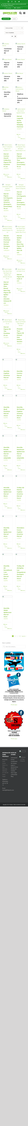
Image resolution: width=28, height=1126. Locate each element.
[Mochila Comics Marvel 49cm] (21, 364)
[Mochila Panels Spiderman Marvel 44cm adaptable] (7, 440)
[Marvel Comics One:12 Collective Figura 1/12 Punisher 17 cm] (7, 147)
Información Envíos (14, 758)
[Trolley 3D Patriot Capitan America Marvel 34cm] (21, 480)
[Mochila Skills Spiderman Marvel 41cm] (7, 520)
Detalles (23, 138)
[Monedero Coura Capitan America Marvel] (21, 520)
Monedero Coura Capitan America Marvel (20, 532)
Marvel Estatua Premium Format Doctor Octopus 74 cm (7, 242)
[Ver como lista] (15, 36)
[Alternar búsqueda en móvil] (21, 13)
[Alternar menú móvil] (24, 13)
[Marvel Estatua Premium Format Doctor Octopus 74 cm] (7, 229)
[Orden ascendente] (22, 28)
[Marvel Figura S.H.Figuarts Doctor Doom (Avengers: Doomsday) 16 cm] (21, 186)
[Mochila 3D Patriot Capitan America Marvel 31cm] (21, 400)
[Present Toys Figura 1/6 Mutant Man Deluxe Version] (21, 322)
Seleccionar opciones (6, 175)
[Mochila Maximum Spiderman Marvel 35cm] (7, 480)
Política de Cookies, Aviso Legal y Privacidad (14, 771)
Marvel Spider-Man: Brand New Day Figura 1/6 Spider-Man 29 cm (20, 244)
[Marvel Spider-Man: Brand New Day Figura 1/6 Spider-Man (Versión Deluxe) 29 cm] (7, 274)
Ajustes (14, 18)
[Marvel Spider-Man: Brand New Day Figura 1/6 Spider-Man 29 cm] (21, 229)
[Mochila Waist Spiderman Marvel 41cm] (7, 601)
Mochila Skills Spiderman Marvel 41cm (7, 532)
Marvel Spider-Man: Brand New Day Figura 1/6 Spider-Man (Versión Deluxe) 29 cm (7, 292)
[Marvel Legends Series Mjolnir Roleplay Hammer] (21, 111)
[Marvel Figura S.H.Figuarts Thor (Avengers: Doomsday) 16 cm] (21, 147)
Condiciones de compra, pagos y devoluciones (14, 764)
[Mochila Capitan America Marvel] (7, 364)
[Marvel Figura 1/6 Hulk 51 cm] (21, 270)
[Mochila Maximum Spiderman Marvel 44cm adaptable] (21, 440)
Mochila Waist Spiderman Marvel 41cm (7, 612)
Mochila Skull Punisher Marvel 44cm (7, 411)
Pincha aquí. (14, 704)
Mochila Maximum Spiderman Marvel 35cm (7, 492)
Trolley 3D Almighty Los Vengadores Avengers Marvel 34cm (21, 572)
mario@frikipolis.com (8, 790)
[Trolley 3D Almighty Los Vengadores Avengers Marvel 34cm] (21, 558)
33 (20, 636)
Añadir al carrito (19, 136)
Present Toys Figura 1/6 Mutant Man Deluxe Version (20, 335)
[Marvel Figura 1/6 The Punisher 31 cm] (7, 321)
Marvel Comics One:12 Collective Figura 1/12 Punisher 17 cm (7, 160)
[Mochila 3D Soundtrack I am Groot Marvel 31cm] (7, 558)
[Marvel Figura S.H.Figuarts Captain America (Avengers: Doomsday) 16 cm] (7, 187)
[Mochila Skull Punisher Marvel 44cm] (7, 400)
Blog (12, 776)
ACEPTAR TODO (6, 18)
